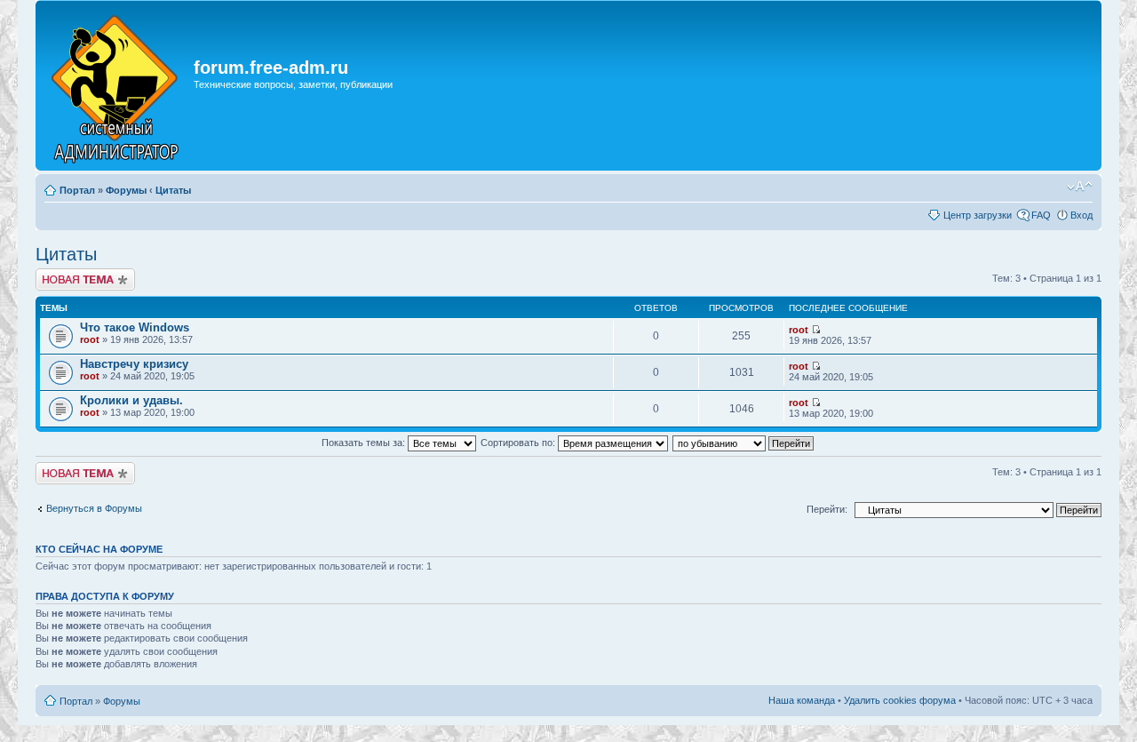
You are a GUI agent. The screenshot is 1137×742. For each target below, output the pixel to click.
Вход (1081, 215)
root (89, 339)
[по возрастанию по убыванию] (743, 442)
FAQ (1041, 215)
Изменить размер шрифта (1080, 187)
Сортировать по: (519, 442)
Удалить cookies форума (900, 700)
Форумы (126, 190)
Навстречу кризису (134, 364)
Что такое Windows (134, 327)
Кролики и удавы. (131, 400)
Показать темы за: (365, 442)
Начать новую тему (80, 273)
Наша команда (801, 700)
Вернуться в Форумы (94, 508)
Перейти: (827, 509)
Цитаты (173, 190)
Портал (77, 190)
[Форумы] (117, 85)
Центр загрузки (977, 215)
